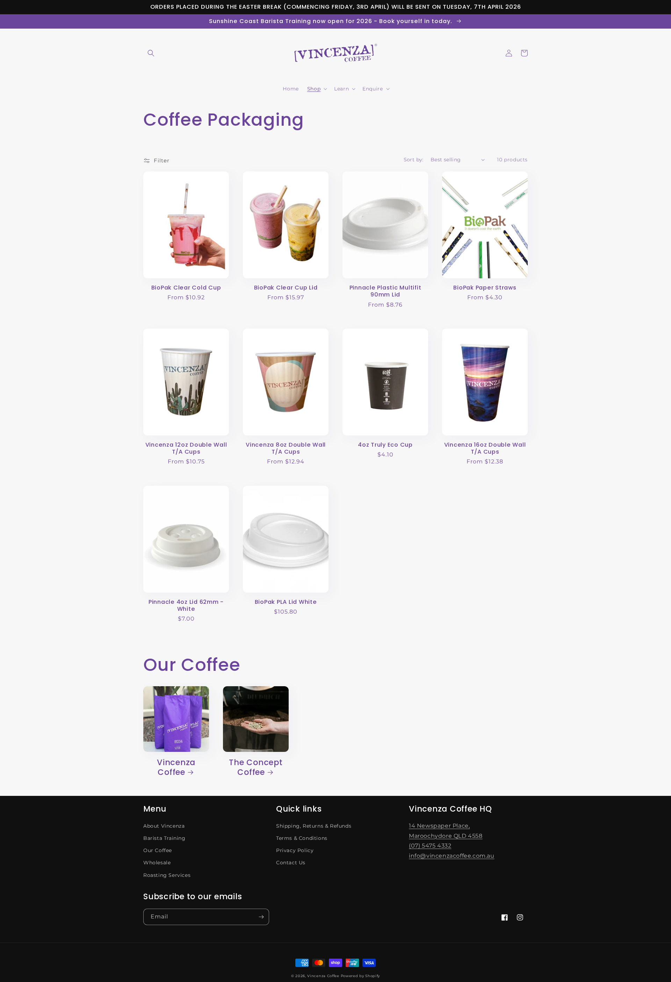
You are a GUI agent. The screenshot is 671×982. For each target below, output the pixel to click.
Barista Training (164, 838)
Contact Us (290, 862)
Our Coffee (157, 850)
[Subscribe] (261, 917)
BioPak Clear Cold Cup (186, 287)
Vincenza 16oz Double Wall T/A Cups (485, 448)
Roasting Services (166, 875)
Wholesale (157, 862)
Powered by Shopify (360, 976)
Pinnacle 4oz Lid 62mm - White (186, 606)
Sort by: (414, 159)
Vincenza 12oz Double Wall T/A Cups (186, 448)
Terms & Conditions (301, 838)
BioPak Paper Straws (484, 287)
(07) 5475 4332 (430, 845)
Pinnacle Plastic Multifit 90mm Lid (385, 291)
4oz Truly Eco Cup (385, 444)
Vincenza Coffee (176, 767)
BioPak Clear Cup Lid (286, 287)
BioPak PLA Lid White (286, 602)
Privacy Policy (294, 850)
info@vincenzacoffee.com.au (452, 855)
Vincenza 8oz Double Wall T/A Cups (286, 448)
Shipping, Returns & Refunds (313, 826)
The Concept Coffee (255, 767)
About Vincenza (164, 826)
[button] (151, 53)
